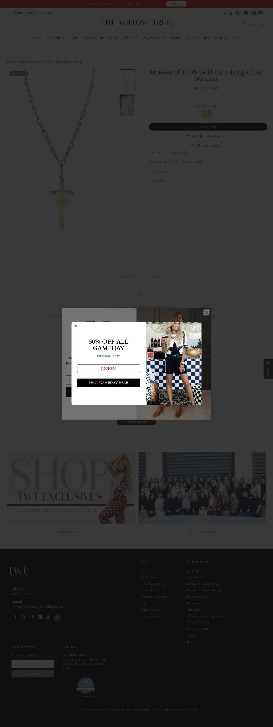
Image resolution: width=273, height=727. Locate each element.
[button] (108, 368)
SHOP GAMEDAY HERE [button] (108, 382)
